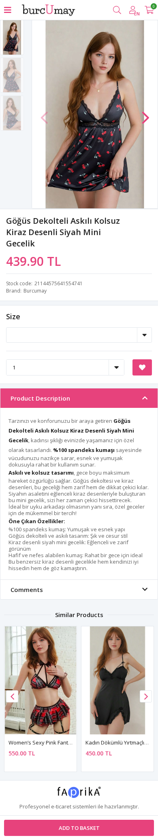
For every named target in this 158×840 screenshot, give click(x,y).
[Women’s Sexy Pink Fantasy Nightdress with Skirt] (40, 680)
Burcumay (35, 290)
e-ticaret (61, 806)
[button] (145, 114)
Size (13, 316)
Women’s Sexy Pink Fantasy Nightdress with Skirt (69, 742)
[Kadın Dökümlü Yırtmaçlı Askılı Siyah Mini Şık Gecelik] (117, 680)
